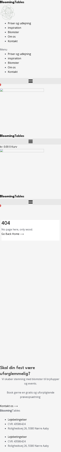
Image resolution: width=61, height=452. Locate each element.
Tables (12, 2)
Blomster (13, 32)
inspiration (14, 27)
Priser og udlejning (19, 23)
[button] (30, 49)
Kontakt (13, 41)
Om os (12, 36)
